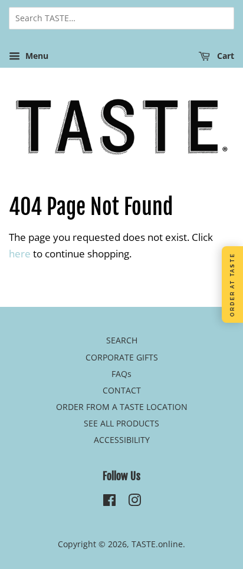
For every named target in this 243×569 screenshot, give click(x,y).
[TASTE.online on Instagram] (134, 502)
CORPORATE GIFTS (122, 357)
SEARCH (121, 340)
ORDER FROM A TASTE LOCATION (122, 406)
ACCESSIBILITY (122, 439)
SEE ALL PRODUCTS (121, 423)
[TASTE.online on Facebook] (109, 502)
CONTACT (122, 390)
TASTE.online (157, 544)
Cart (224, 55)
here (20, 253)
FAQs (121, 373)
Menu (35, 55)
